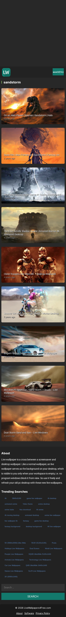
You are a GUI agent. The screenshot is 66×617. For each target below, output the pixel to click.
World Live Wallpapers (53, 548)
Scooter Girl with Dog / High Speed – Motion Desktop (31, 313)
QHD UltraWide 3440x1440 (36, 565)
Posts (54, 543)
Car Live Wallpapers (12, 565)
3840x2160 (16, 498)
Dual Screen (34, 548)
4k (5, 498)
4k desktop (52, 498)
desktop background (34, 526)
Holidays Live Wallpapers (14, 548)
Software (29, 613)
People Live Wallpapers (14, 554)
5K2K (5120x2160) (38, 543)
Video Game (27, 504)
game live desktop (41, 521)
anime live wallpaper (52, 515)
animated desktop (32, 515)
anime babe (9, 509)
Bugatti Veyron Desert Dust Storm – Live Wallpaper (30, 353)
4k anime (39, 509)
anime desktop (44, 504)
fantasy (26, 521)
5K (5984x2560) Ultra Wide (15, 543)
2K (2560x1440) (11, 576)
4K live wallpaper (54, 526)
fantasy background (12, 526)
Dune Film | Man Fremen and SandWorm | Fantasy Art (32, 155)
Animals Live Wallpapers (14, 560)
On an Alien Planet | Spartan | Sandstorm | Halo (28, 115)
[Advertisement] (33, 33)
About (19, 613)
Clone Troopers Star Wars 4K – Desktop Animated (30, 274)
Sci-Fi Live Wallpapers (36, 571)
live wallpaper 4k (11, 521)
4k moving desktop (12, 515)
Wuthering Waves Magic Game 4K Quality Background (32, 194)
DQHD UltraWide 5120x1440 (40, 554)
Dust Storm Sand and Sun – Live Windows (26, 432)
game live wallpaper (34, 498)
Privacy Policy (43, 613)
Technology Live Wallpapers (40, 560)
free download (25, 509)
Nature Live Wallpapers (14, 571)
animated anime (11, 504)
